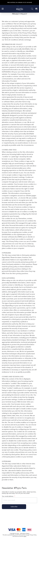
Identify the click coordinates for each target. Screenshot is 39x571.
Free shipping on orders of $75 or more (19, 2)
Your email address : (8, 496)
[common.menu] (2, 8)
